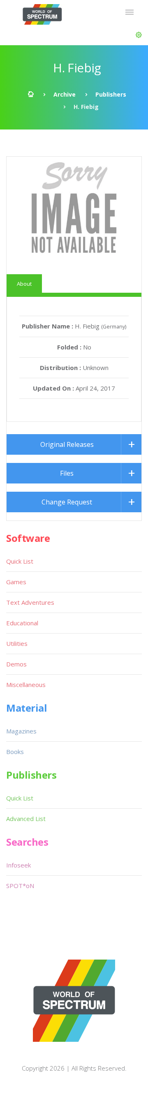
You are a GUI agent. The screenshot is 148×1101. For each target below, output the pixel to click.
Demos (16, 664)
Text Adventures (30, 602)
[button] (139, 35)
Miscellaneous (26, 684)
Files (67, 473)
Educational (22, 623)
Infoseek (18, 865)
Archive (64, 94)
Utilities (17, 643)
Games (16, 582)
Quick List (19, 561)
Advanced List (26, 818)
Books (15, 751)
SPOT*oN (20, 885)
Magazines (21, 731)
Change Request (67, 502)
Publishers (110, 94)
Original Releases (67, 444)
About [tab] (24, 283)
